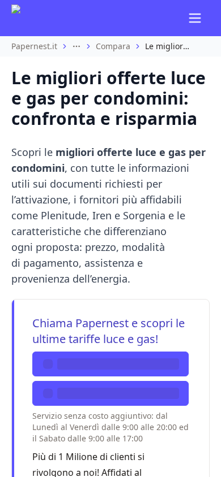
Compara (113, 46)
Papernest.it (34, 46)
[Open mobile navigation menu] (195, 18)
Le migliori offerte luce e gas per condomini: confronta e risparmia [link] (167, 46)
